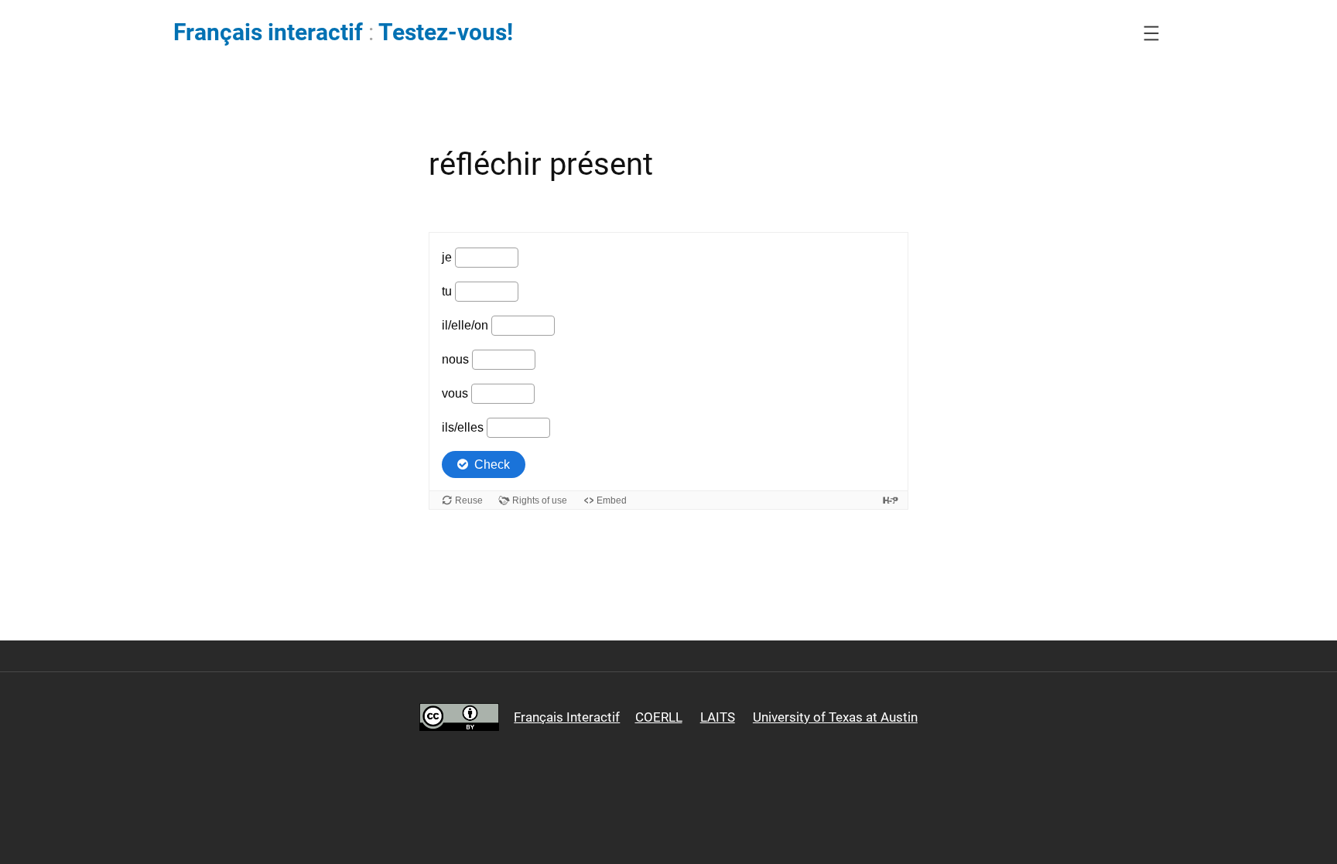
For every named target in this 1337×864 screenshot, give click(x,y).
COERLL (658, 717)
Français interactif (268, 32)
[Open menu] (1151, 33)
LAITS (717, 717)
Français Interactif (567, 717)
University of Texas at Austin (835, 717)
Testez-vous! (445, 32)
